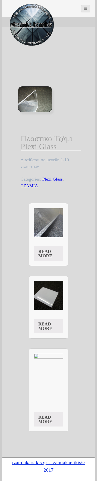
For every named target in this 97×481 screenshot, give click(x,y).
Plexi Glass (52, 179)
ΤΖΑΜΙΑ (29, 185)
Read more (45, 253)
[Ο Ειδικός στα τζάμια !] (32, 25)
